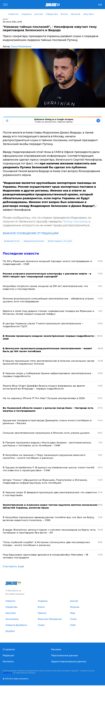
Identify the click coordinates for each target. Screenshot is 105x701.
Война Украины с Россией (60, 241)
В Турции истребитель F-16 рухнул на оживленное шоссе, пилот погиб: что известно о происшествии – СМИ (48, 469)
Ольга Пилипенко (21, 46)
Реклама (56, 649)
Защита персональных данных (68, 661)
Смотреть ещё (13, 566)
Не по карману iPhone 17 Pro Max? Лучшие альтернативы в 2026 (44, 398)
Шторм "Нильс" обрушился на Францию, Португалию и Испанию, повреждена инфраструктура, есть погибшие (45, 481)
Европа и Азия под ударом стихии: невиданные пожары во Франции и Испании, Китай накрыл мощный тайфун (48, 312)
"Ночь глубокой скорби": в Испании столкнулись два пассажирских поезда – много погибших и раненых (46, 543)
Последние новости (21, 253)
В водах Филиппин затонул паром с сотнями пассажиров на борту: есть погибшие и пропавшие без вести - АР (49, 531)
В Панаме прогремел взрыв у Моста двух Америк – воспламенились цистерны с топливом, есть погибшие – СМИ (47, 444)
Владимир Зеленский (34, 241)
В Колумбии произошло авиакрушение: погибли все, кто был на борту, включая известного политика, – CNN (48, 519)
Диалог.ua (7, 673)
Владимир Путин (12, 241)
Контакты (8, 661)
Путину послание (74, 221)
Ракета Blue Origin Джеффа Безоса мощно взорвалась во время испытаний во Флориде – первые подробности (44, 387)
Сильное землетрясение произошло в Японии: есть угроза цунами (46, 432)
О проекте (9, 649)
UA (100, 4)
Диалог (5, 19)
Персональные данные (64, 655)
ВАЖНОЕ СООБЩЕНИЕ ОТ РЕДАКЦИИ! (31, 233)
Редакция (8, 655)
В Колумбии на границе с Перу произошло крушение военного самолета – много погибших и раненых (44, 456)
